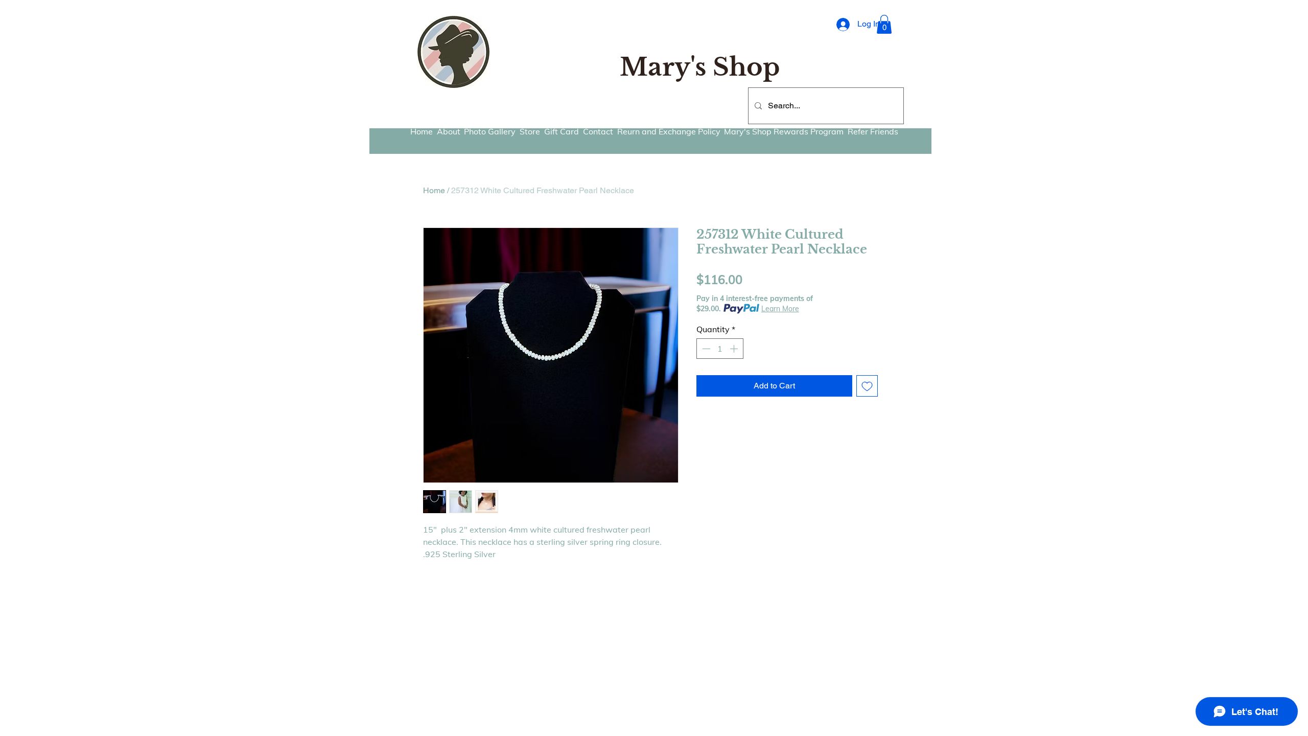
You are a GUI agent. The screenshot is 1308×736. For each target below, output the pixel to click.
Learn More (780, 308)
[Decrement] (705, 348)
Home (434, 190)
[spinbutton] (720, 348)
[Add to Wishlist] (867, 386)
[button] (884, 24)
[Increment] (735, 348)
